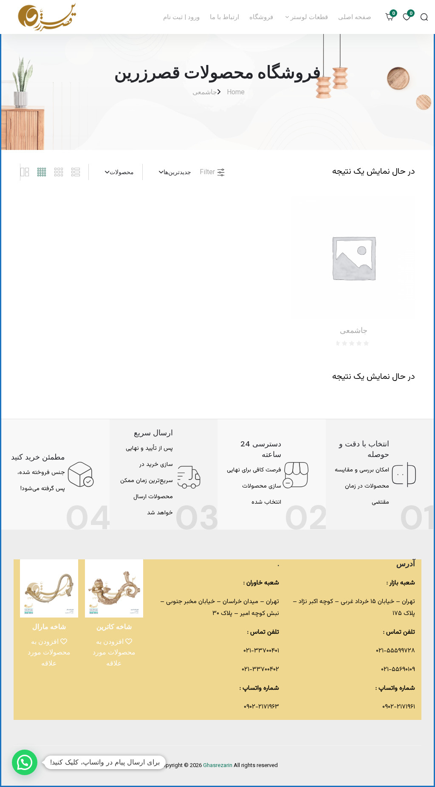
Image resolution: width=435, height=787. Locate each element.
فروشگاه (261, 17)
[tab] (79, 172)
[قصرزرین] (47, 17)
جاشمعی (204, 92)
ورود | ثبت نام (181, 17)
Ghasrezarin (218, 766)
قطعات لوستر (308, 17)
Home (236, 92)
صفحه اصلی (354, 17)
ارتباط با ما (224, 17)
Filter (208, 172)
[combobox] (171, 172)
